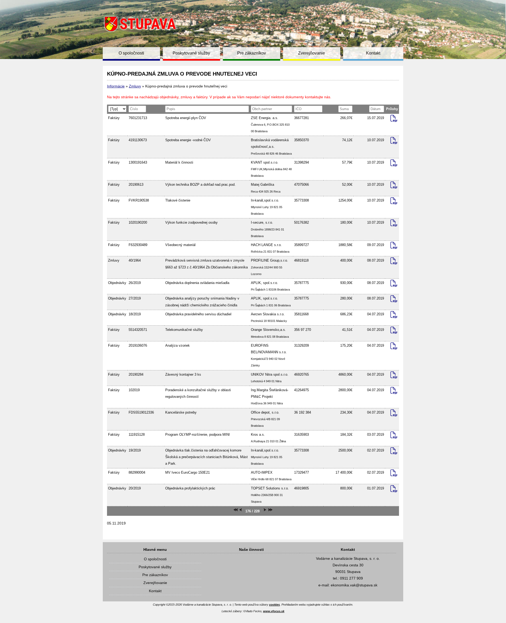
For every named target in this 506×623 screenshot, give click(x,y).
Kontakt (373, 53)
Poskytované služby (191, 53)
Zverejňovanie (311, 53)
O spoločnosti (131, 53)
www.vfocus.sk (273, 611)
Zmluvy (135, 86)
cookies (274, 604)
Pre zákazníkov (251, 53)
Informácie (116, 86)
